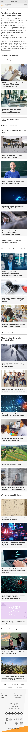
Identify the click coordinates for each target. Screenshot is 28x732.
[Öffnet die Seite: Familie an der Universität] (9, 723)
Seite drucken (19, 687)
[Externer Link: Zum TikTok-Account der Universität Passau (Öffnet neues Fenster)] (18, 713)
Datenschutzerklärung (5, 693)
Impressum (3, 692)
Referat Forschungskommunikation (10, 48)
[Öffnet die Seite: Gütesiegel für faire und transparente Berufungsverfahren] (16, 723)
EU (22, 32)
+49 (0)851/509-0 (16, 708)
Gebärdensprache (18, 697)
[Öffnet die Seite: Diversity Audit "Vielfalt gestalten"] (21, 723)
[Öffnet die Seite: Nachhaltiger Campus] (18, 719)
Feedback (16, 692)
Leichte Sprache (18, 695)
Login (2, 1)
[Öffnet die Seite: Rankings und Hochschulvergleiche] (9, 719)
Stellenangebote (4, 699)
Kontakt (2, 697)
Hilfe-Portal (16, 693)
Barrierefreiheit (4, 695)
